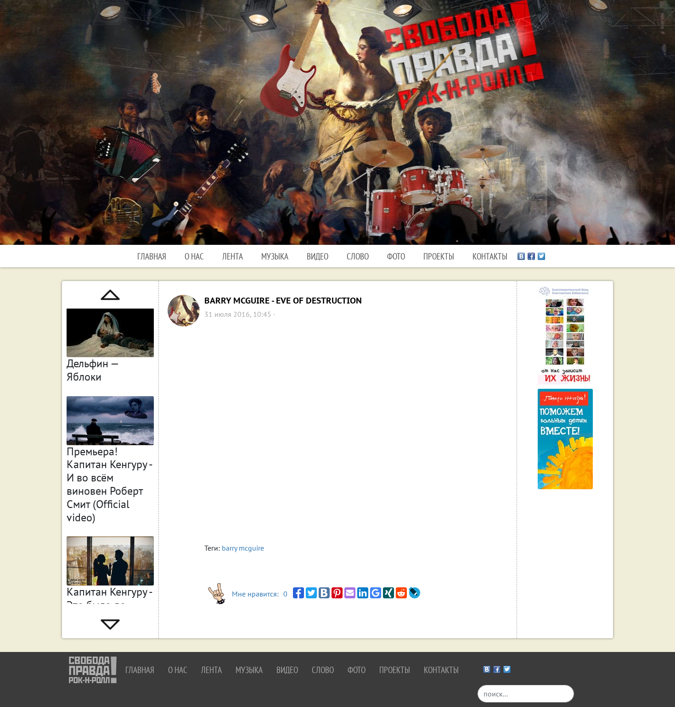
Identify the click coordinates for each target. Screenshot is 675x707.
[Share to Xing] (388, 592)
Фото (396, 256)
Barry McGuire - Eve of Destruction (283, 300)
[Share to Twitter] (311, 592)
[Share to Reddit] (401, 592)
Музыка (274, 256)
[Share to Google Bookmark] (375, 592)
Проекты (438, 256)
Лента (232, 256)
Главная (151, 256)
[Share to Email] (349, 592)
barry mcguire (243, 547)
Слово (358, 256)
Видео (317, 256)
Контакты (489, 256)
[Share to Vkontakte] (324, 592)
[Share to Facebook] (298, 592)
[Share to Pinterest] (337, 592)
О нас (194, 256)
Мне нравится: (259, 593)
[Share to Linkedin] (362, 592)
